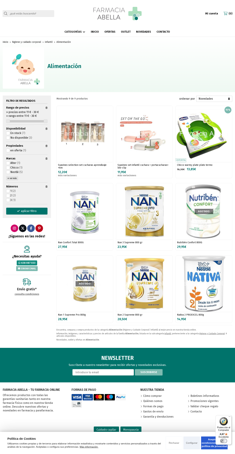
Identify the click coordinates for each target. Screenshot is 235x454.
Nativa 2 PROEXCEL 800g (190, 314)
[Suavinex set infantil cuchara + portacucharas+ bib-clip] (144, 134)
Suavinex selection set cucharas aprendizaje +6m (82, 166)
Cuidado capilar (106, 429)
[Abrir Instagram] (14, 228)
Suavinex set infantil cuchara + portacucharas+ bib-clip (143, 166)
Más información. (89, 446)
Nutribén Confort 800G (189, 242)
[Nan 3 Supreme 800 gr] (144, 211)
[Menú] (229, 417)
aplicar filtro (28, 211)
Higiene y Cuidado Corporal (212, 333)
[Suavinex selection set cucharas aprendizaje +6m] (85, 134)
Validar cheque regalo (204, 406)
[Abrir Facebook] (31, 228)
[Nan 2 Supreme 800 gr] (144, 284)
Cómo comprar (152, 395)
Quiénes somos (152, 401)
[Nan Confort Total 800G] (85, 211)
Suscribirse (148, 372)
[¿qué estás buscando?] (28, 13)
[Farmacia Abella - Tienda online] (117, 13)
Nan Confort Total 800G (71, 242)
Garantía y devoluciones (158, 416)
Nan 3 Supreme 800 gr (130, 242)
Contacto (196, 411)
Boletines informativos (204, 395)
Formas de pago (153, 406)
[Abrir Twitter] (22, 228)
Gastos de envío (153, 411)
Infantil (167, 333)
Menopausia (131, 429)
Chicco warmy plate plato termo (194, 165)
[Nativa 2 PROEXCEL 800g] (204, 284)
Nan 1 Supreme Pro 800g (72, 314)
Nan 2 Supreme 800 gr (130, 314)
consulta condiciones (27, 294)
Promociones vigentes (204, 401)
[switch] (223, 441)
